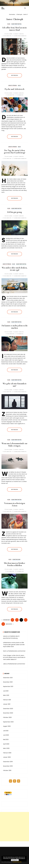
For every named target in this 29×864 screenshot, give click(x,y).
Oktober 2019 (7, 770)
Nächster (9, 624)
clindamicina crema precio (11, 642)
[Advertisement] (14, 826)
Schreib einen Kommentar (20, 35)
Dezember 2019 (8, 762)
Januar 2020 (7, 757)
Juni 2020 (6, 735)
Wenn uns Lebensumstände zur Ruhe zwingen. (14, 444)
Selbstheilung (16, 559)
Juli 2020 (5, 731)
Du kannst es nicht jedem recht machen (14, 326)
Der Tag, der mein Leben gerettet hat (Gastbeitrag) (14, 151)
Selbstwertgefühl (16, 24)
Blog (9, 24)
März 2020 (6, 748)
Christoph (8, 35)
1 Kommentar (20, 333)
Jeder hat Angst (14, 3)
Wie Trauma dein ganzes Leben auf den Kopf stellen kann (14, 644)
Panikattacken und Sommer (17, 651)
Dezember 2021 (8, 678)
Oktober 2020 (7, 717)
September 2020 (8, 722)
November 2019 (8, 766)
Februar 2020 (7, 753)
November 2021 (8, 682)
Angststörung (12, 85)
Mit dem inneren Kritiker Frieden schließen (14, 564)
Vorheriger (6, 620)
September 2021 (8, 686)
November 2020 (8, 713)
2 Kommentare (20, 571)
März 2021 (6, 695)
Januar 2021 (6, 704)
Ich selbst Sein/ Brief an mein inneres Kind (14, 28)
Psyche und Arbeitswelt (14, 89)
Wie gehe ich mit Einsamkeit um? (14, 384)
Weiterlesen (14, 75)
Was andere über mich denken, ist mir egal (14, 268)
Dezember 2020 (8, 708)
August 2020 (7, 726)
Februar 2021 (7, 700)
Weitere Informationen (20, 858)
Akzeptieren (15, 860)
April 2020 (6, 744)
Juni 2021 (5, 691)
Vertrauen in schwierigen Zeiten (14, 504)
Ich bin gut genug (14, 212)
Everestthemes (17, 862)
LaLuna (5, 636)
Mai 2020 (6, 739)
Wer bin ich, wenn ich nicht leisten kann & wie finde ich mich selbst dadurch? (14, 657)
